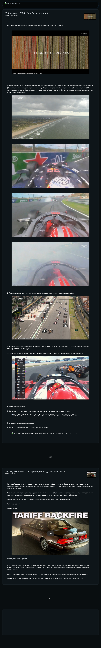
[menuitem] (12, 5)
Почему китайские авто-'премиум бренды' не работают (34, 471)
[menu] (94, 5)
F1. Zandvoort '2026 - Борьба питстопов (25, 13)
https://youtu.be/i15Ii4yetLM (17, 559)
